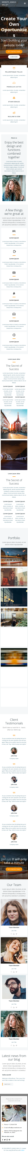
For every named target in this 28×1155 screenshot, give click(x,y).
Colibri (22, 1150)
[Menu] (25, 3)
